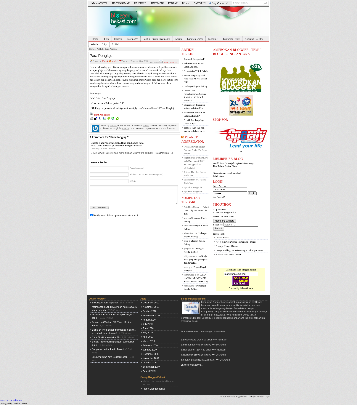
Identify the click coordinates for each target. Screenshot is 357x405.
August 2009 (149, 371)
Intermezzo (132, 39)
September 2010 (151, 315)
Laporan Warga (195, 39)
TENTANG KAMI (121, 3)
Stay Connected (220, 3)
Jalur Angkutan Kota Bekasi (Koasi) (110, 357)
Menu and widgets (224, 220)
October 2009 (150, 362)
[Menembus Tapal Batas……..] (178, 21)
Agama (178, 39)
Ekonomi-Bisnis (231, 39)
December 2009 (151, 354)
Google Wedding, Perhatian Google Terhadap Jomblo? (239, 250)
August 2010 (149, 319)
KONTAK (173, 3)
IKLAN (185, 3)
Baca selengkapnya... (191, 365)
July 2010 (148, 324)
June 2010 (148, 328)
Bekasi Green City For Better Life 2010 (196, 210)
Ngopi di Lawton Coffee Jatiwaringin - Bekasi (236, 241)
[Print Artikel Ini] (161, 62)
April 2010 (148, 337)
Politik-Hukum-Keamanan (156, 39)
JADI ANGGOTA (99, 3)
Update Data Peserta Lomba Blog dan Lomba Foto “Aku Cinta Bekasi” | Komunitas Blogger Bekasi (117, 144)
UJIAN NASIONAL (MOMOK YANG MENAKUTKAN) (196, 278)
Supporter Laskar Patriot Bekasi (108, 349)
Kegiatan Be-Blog (254, 39)
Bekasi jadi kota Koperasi (105, 302)
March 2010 (149, 341)
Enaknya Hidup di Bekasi (227, 245)
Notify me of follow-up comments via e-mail (115, 215)
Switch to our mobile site (11, 400)
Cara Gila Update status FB (106, 337)
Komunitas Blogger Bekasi (225, 212)
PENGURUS (140, 3)
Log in (267, 396)
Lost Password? (219, 197)
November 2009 (151, 358)
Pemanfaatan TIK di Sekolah (196, 70)
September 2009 (151, 367)
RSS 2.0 (125, 128)
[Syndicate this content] (182, 137)
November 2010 (151, 307)
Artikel (115, 44)
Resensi (118, 39)
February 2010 (150, 345)
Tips (104, 44)
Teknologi (213, 39)
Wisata (94, 44)
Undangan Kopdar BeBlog (195, 86)
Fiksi (106, 39)
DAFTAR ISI (200, 3)
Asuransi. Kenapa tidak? (194, 58)
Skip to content (219, 209)
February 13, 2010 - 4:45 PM (103, 149)
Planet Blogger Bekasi (154, 389)
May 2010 (148, 332)
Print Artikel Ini (170, 62)
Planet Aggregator (192, 139)
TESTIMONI (157, 3)
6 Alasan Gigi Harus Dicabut (228, 254)
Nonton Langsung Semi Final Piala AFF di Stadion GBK (195, 78)
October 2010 (150, 311)
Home (95, 39)
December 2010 (151, 302)
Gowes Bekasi (222, 237)
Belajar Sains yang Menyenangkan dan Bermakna (196, 259)
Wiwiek (105, 61)
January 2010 (150, 349)
